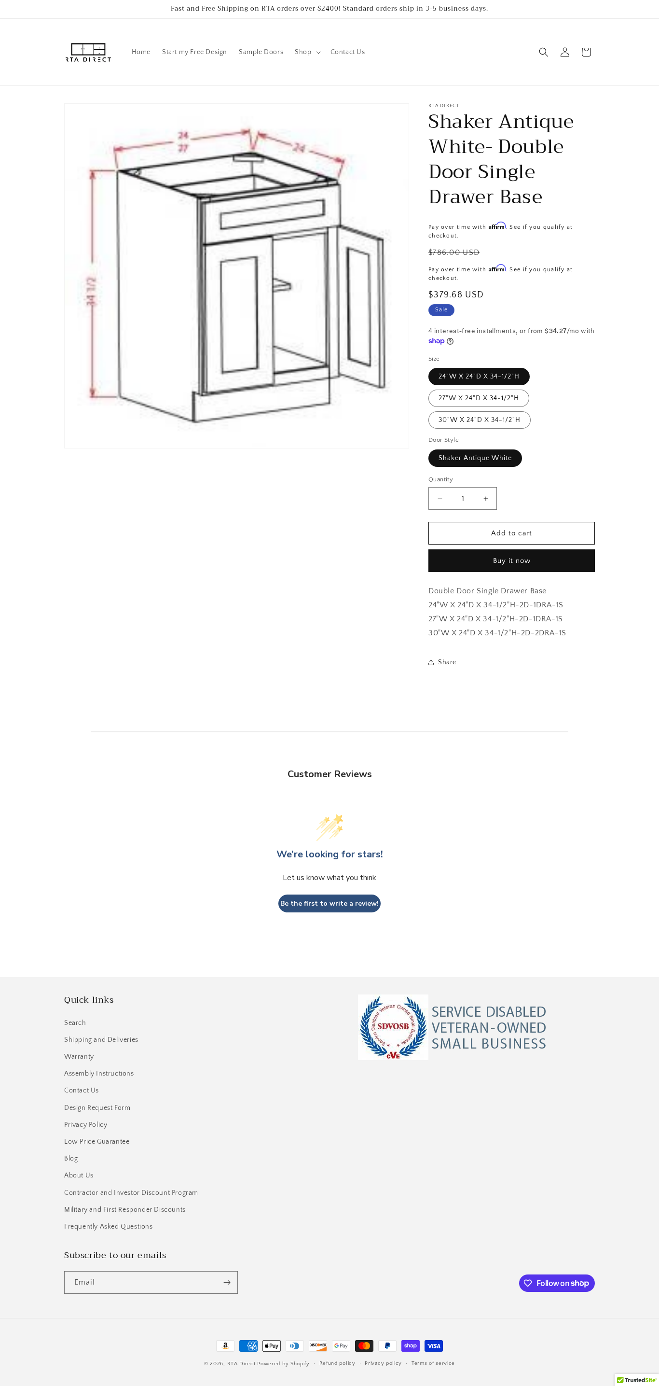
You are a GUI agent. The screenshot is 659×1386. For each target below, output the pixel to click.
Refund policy (337, 1363)
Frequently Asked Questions (108, 1227)
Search (75, 1023)
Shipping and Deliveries (101, 1040)
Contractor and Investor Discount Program (131, 1193)
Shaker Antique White (475, 458)
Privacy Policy (85, 1125)
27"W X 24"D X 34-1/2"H (479, 398)
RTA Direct (241, 1364)
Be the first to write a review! (329, 903)
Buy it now (512, 561)
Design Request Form (97, 1108)
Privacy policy (383, 1363)
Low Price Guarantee (96, 1142)
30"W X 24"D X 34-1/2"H (480, 420)
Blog (71, 1158)
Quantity (440, 479)
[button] (306, 52)
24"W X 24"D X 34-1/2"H (479, 376)
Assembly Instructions (99, 1074)
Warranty (79, 1057)
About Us (79, 1175)
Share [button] (447, 662)
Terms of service (433, 1363)
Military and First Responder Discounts (125, 1210)
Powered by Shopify (283, 1364)
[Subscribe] (226, 1282)
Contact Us (81, 1091)
